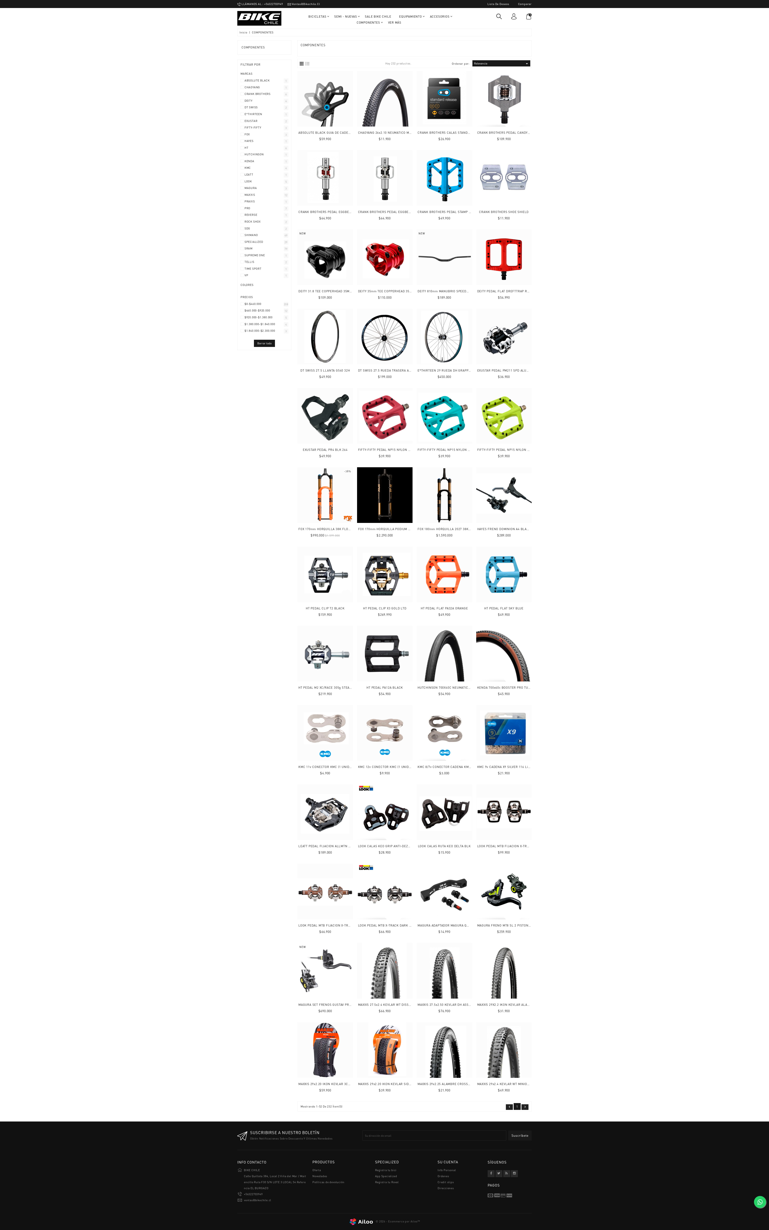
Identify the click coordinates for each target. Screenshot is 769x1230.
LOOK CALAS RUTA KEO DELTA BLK (444, 846)
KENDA (249, 161)
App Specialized (386, 1176)
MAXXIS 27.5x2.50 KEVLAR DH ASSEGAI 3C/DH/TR (454, 1004)
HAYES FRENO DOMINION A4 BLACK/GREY (508, 529)
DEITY (249, 101)
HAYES (249, 141)
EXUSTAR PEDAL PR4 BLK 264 (325, 449)
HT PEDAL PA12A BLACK (384, 687)
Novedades (319, 1176)
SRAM (249, 248)
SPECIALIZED (254, 242)
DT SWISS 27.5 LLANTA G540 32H (325, 370)
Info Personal (447, 1170)
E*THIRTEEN (253, 114)
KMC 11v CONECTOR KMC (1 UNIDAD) (326, 767)
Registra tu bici (386, 1170)
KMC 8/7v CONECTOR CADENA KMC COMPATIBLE (454, 767)
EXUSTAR (251, 121)
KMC (248, 168)
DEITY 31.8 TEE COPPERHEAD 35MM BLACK (330, 291)
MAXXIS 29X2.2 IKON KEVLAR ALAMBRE (506, 1004)
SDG (247, 228)
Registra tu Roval (387, 1182)
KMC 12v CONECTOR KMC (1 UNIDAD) (386, 767)
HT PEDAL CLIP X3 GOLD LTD (385, 608)
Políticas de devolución (328, 1182)
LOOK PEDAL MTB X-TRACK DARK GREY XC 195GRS (396, 925)
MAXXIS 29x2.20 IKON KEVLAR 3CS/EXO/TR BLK (333, 1084)
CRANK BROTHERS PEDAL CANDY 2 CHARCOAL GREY (517, 132)
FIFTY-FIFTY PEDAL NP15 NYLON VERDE (507, 449)
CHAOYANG (252, 87)
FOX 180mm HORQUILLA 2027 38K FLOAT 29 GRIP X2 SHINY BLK (465, 529)
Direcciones (446, 1188)
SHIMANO (251, 235)
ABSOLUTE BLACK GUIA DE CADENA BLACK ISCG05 (337, 132)
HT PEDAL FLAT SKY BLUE (503, 608)
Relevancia (501, 63)
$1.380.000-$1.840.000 (260, 324)
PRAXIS (250, 201)
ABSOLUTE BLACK (257, 80)
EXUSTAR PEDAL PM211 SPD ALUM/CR (505, 370)
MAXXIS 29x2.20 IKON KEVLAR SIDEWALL (389, 1084)
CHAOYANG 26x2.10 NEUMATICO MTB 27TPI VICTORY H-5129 (403, 132)
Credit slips (446, 1182)
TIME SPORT (253, 269)
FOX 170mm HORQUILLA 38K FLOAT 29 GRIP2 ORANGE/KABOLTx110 (349, 529)
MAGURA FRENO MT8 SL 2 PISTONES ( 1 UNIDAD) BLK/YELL (522, 925)
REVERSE (251, 215)
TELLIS (249, 262)
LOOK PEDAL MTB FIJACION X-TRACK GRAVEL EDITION (339, 925)
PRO (247, 208)
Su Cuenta (448, 1162)
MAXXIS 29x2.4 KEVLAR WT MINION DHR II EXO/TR (514, 1084)
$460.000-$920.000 (257, 311)
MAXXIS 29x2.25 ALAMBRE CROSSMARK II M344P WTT (458, 1084)
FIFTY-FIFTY (253, 128)
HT (247, 148)
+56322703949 (253, 1194)
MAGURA (251, 188)
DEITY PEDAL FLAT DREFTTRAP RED (504, 291)
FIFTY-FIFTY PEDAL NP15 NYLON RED (386, 449)
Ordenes (443, 1176)
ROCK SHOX (253, 222)
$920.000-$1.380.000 (259, 317)
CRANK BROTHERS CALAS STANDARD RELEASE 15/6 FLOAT (462, 132)
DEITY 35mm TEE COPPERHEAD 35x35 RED (390, 291)
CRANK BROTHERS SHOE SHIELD (504, 212)
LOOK (248, 181)
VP (246, 275)
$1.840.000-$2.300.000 (260, 331)
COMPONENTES (253, 47)
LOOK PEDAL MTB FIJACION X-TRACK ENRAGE (512, 846)
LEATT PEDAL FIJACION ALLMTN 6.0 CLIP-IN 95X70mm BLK (343, 846)
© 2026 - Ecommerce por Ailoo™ (397, 1221)
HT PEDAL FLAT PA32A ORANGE (444, 608)
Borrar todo (264, 343)
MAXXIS (250, 195)
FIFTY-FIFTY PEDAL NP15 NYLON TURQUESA (451, 449)
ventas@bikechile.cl (257, 1200)
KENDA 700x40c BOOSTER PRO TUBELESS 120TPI (514, 687)
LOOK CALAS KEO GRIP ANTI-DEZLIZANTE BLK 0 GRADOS (401, 846)
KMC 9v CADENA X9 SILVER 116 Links (505, 767)
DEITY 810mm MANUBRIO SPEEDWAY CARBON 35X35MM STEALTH (467, 291)
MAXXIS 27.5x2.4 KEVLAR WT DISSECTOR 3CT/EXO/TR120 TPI (403, 1004)
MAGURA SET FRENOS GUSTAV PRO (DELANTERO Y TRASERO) (344, 1004)
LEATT (249, 175)
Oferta (316, 1170)
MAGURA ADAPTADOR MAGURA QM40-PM (448, 925)
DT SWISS (251, 107)
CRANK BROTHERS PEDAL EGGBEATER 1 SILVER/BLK (398, 212)
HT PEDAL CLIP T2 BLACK (325, 608)
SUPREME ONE (255, 255)
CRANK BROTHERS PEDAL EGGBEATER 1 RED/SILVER (338, 212)
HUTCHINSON (254, 154)
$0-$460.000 (253, 304)
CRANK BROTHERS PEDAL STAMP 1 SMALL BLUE (454, 212)
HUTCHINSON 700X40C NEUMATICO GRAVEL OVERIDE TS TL (462, 687)
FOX (247, 134)
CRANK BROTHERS (258, 94)
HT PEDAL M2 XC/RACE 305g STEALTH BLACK (332, 687)
